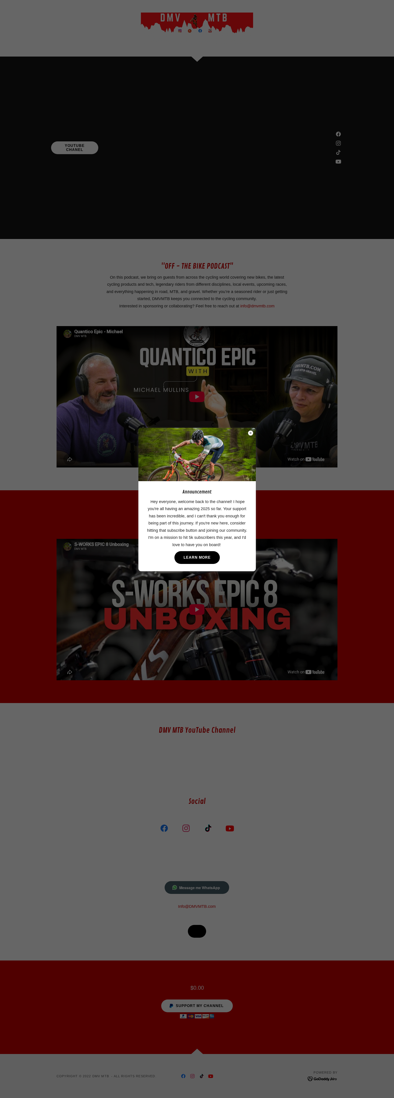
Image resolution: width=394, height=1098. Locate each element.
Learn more (197, 557)
